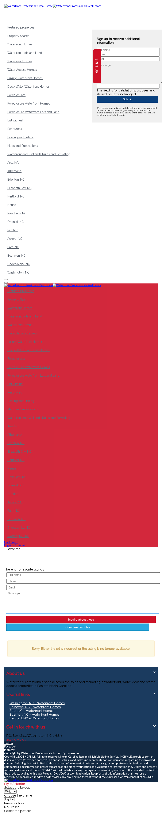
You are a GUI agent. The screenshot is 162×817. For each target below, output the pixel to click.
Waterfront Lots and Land (24, 52)
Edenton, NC (15, 179)
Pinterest (9, 750)
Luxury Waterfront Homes (25, 78)
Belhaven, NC (16, 255)
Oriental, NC (15, 221)
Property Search (18, 36)
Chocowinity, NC (18, 264)
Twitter (8, 743)
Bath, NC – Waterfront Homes (31, 711)
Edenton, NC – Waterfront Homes (34, 714)
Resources (14, 129)
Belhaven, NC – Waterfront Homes (35, 707)
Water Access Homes (22, 69)
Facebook (10, 746)
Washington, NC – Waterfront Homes (37, 703)
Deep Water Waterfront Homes (28, 86)
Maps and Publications (22, 145)
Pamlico (12, 230)
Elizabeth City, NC (19, 188)
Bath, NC (13, 247)
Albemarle (14, 171)
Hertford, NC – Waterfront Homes (34, 718)
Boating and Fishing (20, 137)
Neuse (11, 205)
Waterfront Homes (19, 44)
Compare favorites (77, 627)
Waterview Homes (19, 61)
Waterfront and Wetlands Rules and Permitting (38, 154)
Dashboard (11, 542)
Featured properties (20, 27)
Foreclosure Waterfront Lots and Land (33, 112)
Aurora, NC (14, 238)
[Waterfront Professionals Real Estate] (28, 780)
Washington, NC (18, 272)
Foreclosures (16, 95)
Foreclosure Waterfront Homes (28, 103)
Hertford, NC (15, 196)
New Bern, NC (16, 213)
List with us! (15, 120)
